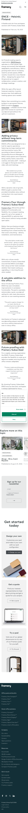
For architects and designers (11, 764)
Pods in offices (6, 12)
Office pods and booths (9, 693)
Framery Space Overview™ (10, 722)
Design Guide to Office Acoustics (12, 759)
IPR (2, 809)
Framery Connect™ (8, 712)
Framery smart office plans (10, 725)
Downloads (5, 751)
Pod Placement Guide (8, 756)
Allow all (14, 414)
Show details (19, 409)
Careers (4, 738)
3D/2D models (6, 754)
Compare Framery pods (9, 766)
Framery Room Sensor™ (9, 715)
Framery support (7, 785)
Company (5, 730)
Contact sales (6, 777)
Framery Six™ (6, 704)
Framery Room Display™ (9, 717)
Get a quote (15, 600)
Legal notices (5, 804)
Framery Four (6, 208)
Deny (14, 419)
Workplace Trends (7, 761)
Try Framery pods (7, 782)
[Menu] (25, 7)
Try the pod (15, 649)
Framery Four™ (6, 701)
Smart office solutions (9, 709)
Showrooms (5, 780)
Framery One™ (6, 699)
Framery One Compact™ (9, 696)
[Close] (25, 2)
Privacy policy (5, 807)
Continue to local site (7, 3)
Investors (4, 743)
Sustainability (6, 736)
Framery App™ (6, 720)
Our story (5, 733)
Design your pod (15, 552)
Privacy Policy (10, 494)
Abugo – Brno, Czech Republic (10, 460)
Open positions (6, 741)
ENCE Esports (16, 62)
